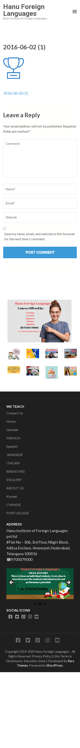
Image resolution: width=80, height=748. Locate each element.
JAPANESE (14, 455)
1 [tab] (35, 604)
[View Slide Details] (40, 583)
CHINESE (13, 505)
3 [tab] (45, 604)
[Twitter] (17, 617)
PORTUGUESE (17, 513)
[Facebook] (10, 617)
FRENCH (13, 438)
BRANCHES (15, 471)
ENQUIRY (14, 480)
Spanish (11, 446)
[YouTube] (36, 617)
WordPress (55, 665)
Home (11, 421)
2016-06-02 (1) (15, 93)
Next (68, 582)
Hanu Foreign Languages (24, 10)
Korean (11, 496)
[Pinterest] (23, 617)
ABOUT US (15, 488)
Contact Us (14, 413)
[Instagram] (30, 617)
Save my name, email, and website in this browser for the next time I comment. (39, 236)
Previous (12, 582)
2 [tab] (40, 604)
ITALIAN (13, 463)
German (12, 430)
